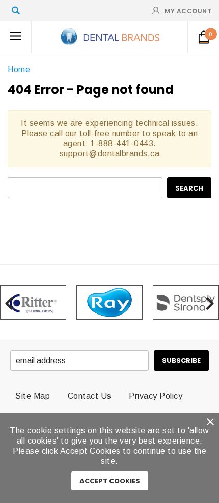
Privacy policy (155, 396)
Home (19, 69)
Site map (32, 396)
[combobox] (85, 187)
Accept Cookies (109, 481)
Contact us (90, 396)
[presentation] (9, 302)
